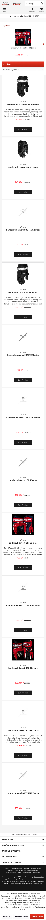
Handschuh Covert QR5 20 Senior (23, 668)
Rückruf (7, 869)
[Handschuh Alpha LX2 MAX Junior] (23, 337)
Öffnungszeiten (36, 869)
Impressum (36, 873)
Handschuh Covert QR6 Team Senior (23, 417)
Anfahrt (26, 869)
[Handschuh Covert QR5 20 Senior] (23, 649)
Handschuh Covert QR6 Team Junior (23, 230)
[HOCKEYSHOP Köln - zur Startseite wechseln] (11, 3)
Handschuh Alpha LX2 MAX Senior (23, 793)
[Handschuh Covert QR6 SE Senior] (23, 149)
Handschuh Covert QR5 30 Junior (23, 48)
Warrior (23, 102)
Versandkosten (39, 877)
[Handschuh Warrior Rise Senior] (23, 274)
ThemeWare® (37, 883)
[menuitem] (41, 10)
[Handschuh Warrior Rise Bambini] (23, 86)
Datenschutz (27, 873)
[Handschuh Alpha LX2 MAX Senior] (23, 775)
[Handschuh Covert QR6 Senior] (23, 462)
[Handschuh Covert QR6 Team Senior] (23, 399)
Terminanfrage (17, 869)
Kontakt (10, 871)
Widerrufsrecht (11, 873)
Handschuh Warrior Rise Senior (23, 292)
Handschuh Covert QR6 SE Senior (23, 167)
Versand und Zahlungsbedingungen (26, 871)
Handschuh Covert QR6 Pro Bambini (23, 605)
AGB (19, 873)
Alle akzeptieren (21, 916)
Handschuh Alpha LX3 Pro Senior (23, 730)
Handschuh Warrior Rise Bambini (23, 104)
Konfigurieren (37, 916)
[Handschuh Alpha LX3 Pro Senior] (23, 712)
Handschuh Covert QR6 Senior (23, 480)
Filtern (8, 64)
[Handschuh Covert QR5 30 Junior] (23, 37)
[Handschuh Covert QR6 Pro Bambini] (23, 587)
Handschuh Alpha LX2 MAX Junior (23, 355)
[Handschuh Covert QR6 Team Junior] (23, 211)
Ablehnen (7, 916)
